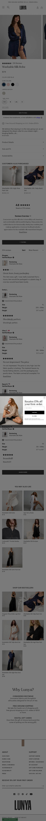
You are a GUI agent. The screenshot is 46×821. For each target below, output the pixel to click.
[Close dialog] (44, 397)
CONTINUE (34, 412)
